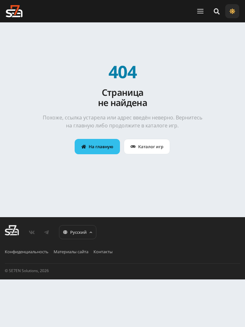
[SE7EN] (14, 11)
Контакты (103, 252)
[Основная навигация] (200, 11)
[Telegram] (46, 232)
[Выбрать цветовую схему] (232, 11)
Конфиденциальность (26, 252)
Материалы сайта (71, 252)
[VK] (32, 232)
